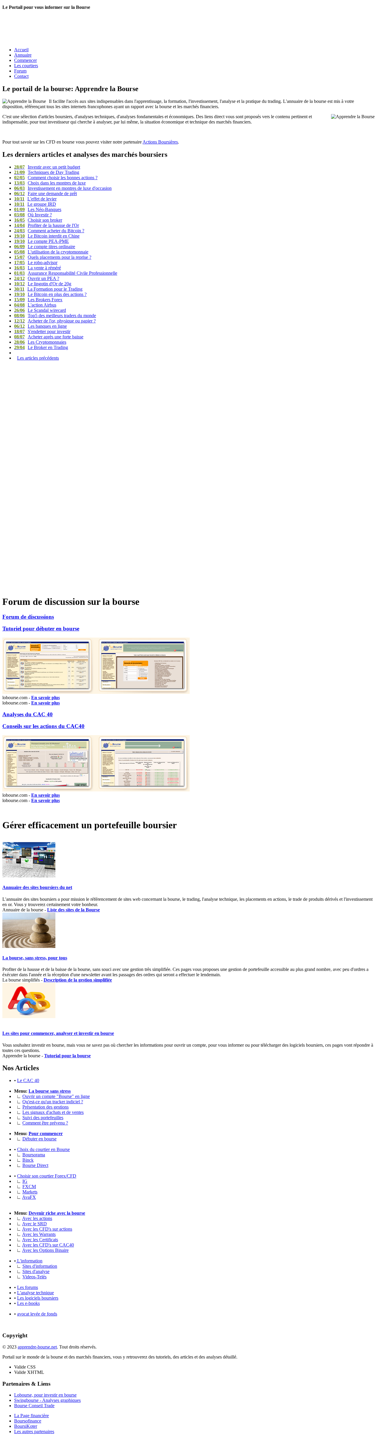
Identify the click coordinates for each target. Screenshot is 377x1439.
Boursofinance (27, 1420)
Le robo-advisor (35, 262)
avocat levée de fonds (37, 1313)
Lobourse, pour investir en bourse (45, 1394)
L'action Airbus (35, 304)
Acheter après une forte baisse (48, 336)
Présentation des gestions (45, 1106)
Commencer (25, 60)
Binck (28, 1160)
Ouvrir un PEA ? (36, 278)
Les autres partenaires (34, 1431)
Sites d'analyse (35, 1271)
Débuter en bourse (39, 1138)
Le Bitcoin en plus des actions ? (50, 294)
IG (24, 1181)
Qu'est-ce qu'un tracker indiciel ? (52, 1101)
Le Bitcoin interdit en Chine (47, 235)
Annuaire (23, 54)
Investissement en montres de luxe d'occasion (63, 188)
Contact (21, 76)
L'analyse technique (35, 1292)
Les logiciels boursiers (37, 1297)
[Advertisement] (109, 28)
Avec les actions (37, 1218)
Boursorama (33, 1154)
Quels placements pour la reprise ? (52, 257)
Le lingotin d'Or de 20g (42, 283)
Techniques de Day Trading (46, 172)
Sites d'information (39, 1266)
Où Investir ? (33, 214)
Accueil (21, 49)
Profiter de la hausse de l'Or (46, 225)
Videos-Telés (34, 1276)
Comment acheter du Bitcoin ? (49, 230)
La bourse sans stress (50, 1091)
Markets (29, 1191)
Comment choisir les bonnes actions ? (55, 177)
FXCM (29, 1186)
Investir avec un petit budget (47, 166)
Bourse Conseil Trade (34, 1405)
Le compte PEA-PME (41, 241)
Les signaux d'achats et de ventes (53, 1112)
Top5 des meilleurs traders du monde (55, 315)
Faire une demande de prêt (45, 193)
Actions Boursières (160, 141)
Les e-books (28, 1303)
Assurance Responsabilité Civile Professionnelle (65, 273)
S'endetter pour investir (42, 331)
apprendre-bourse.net (37, 1346)
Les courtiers (26, 65)
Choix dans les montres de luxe (50, 182)
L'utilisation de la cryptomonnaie (51, 251)
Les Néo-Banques (37, 209)
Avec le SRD (34, 1223)
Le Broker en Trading (41, 347)
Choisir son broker (38, 220)
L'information (29, 1260)
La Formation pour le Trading (48, 289)
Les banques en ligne (40, 326)
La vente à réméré (37, 267)
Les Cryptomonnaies (40, 342)
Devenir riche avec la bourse (57, 1213)
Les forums (27, 1287)
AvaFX (29, 1197)
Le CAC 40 (28, 1080)
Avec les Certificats (40, 1239)
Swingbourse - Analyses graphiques (47, 1400)
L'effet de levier (35, 198)
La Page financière (31, 1415)
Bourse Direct (35, 1165)
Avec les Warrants (39, 1234)
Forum (20, 70)
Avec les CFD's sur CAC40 (48, 1244)
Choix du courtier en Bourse (43, 1149)
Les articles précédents (38, 357)
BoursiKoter (25, 1426)
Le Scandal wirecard (40, 310)
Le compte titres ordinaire (44, 246)
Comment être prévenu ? (45, 1122)
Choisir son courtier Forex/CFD (46, 1175)
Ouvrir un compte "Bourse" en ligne (56, 1096)
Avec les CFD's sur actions (47, 1228)
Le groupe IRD (35, 204)
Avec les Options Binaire (45, 1250)
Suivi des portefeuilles (42, 1117)
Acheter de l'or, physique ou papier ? (55, 320)
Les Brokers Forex (38, 299)
